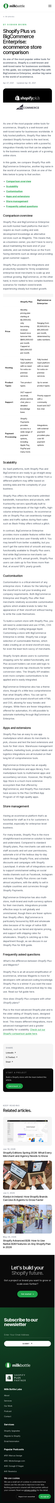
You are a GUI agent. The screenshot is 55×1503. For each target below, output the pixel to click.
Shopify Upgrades (12, 1431)
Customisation (14, 191)
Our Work (8, 1406)
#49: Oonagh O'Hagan (14, 1466)
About (6, 1395)
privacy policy (30, 1490)
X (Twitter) (12, 1057)
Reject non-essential (27, 1497)
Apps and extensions (18, 196)
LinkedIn (11, 1053)
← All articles (8, 17)
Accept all (45, 1497)
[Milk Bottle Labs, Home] (14, 6)
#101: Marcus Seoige (13, 1455)
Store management (17, 201)
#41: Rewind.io (10, 1471)
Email (9, 1062)
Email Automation (11, 1441)
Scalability (12, 186)
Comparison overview (18, 181)
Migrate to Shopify (12, 1436)
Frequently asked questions (22, 206)
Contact (7, 1416)
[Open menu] (49, 5)
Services (8, 1401)
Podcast (8, 1411)
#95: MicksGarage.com (14, 1461)
